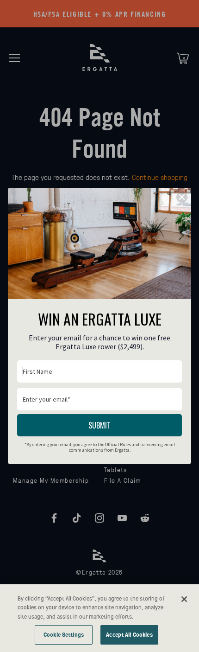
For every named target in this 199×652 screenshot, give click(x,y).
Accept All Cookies (129, 634)
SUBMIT (99, 425)
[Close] (184, 599)
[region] (99, 618)
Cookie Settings (64, 634)
